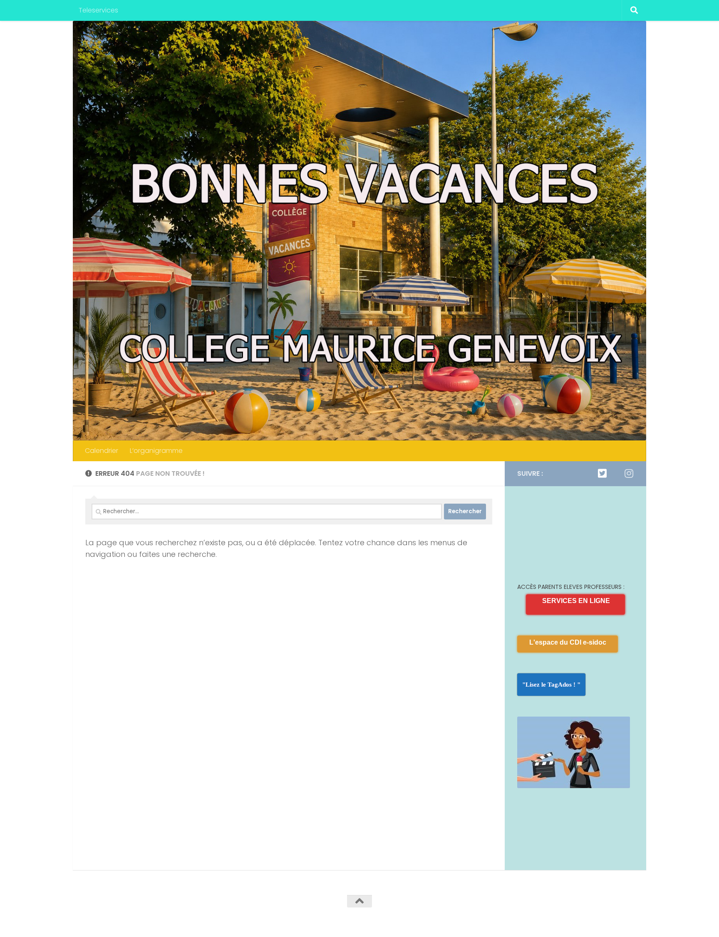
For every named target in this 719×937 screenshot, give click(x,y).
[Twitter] (602, 473)
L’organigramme (156, 450)
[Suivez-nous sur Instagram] (629, 473)
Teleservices (98, 10)
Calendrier (101, 450)
